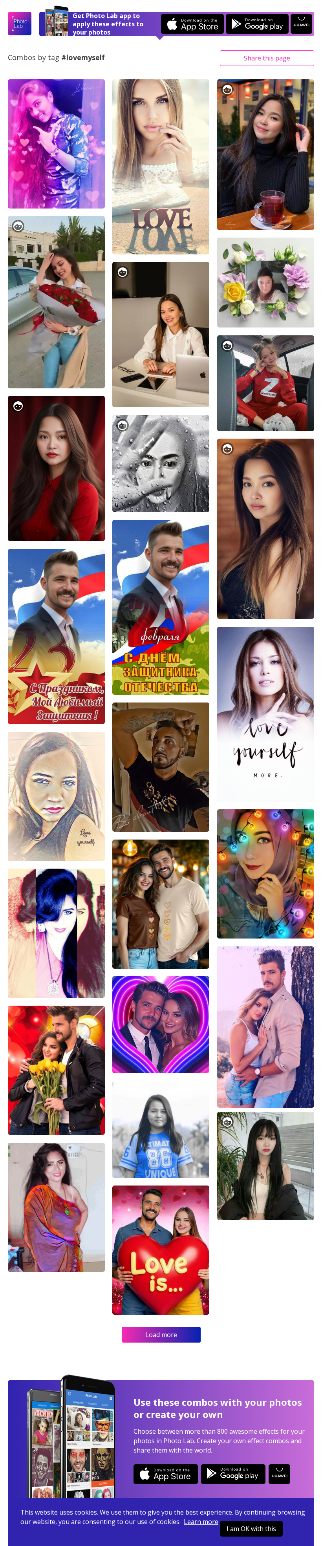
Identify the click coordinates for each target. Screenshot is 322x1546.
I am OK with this (251, 1528)
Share (267, 58)
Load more (161, 1334)
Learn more (201, 1521)
